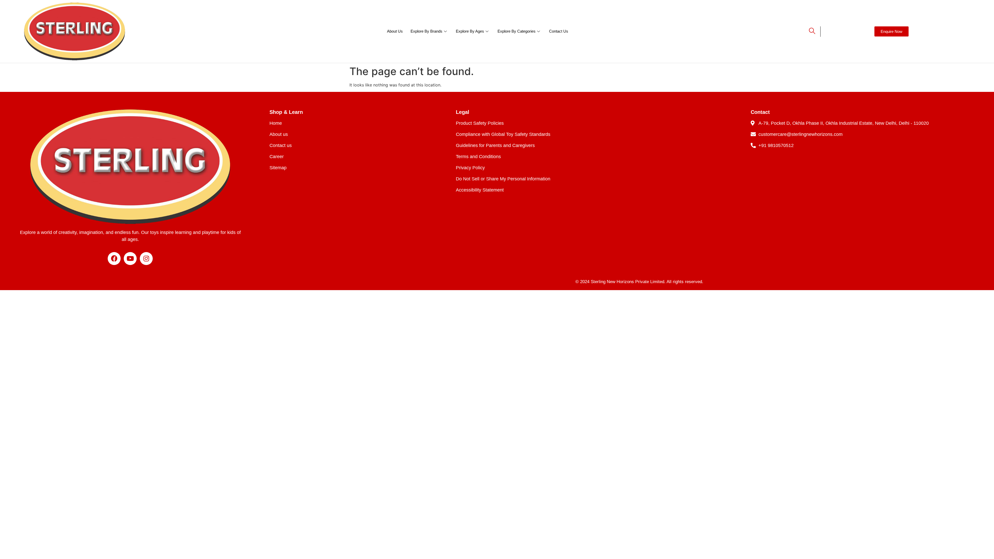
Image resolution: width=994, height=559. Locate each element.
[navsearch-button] (808, 31)
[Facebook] (114, 258)
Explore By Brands (426, 31)
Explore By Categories (517, 31)
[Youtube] (130, 258)
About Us (395, 31)
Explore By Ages (470, 31)
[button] (891, 31)
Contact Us (558, 31)
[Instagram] (146, 258)
